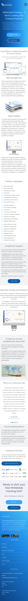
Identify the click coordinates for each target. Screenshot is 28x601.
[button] (10, 422)
